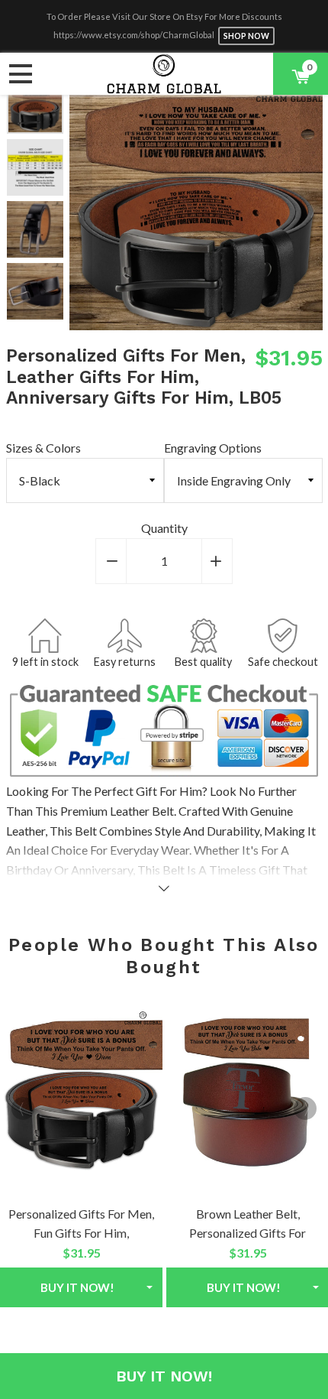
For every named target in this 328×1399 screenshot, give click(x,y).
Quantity (164, 528)
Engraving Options (213, 447)
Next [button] (34, 305)
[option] (35, 105)
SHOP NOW (246, 36)
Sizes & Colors (43, 447)
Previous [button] (80, 203)
